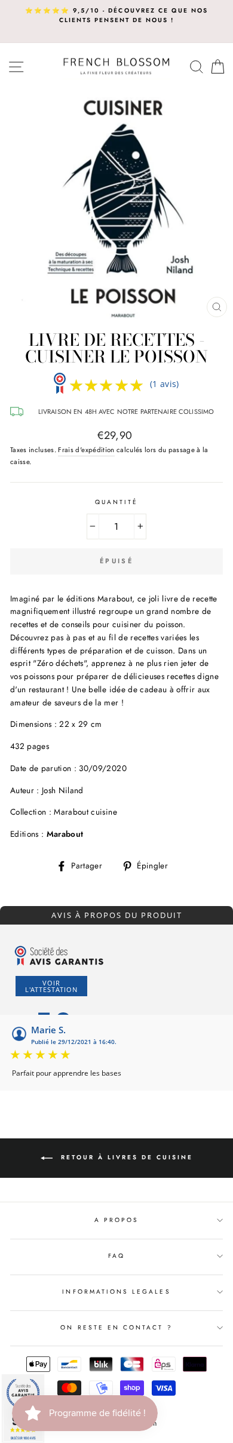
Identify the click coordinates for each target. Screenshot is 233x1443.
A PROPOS (116, 1219)
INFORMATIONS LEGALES (116, 1291)
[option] (116, 16)
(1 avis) (164, 383)
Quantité (116, 502)
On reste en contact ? (116, 1327)
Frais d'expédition (86, 450)
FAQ (116, 1255)
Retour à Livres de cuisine (125, 1157)
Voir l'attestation (51, 986)
